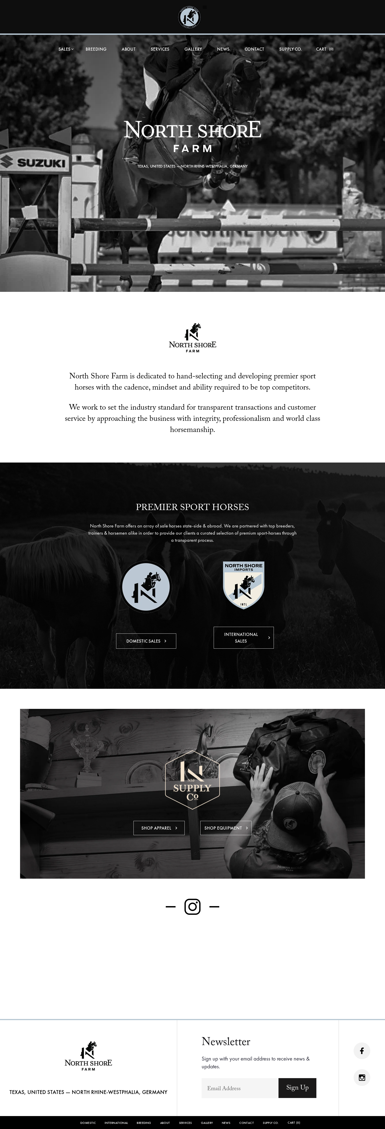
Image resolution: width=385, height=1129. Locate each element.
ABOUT (129, 49)
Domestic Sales (147, 641)
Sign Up (297, 1088)
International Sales (248, 637)
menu (204, 7)
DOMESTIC (88, 1123)
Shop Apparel (160, 828)
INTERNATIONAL (116, 1123)
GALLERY (193, 49)
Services (160, 49)
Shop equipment (227, 828)
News (223, 49)
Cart (323, 49)
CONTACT (254, 49)
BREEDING (96, 49)
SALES (66, 49)
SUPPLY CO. (290, 49)
